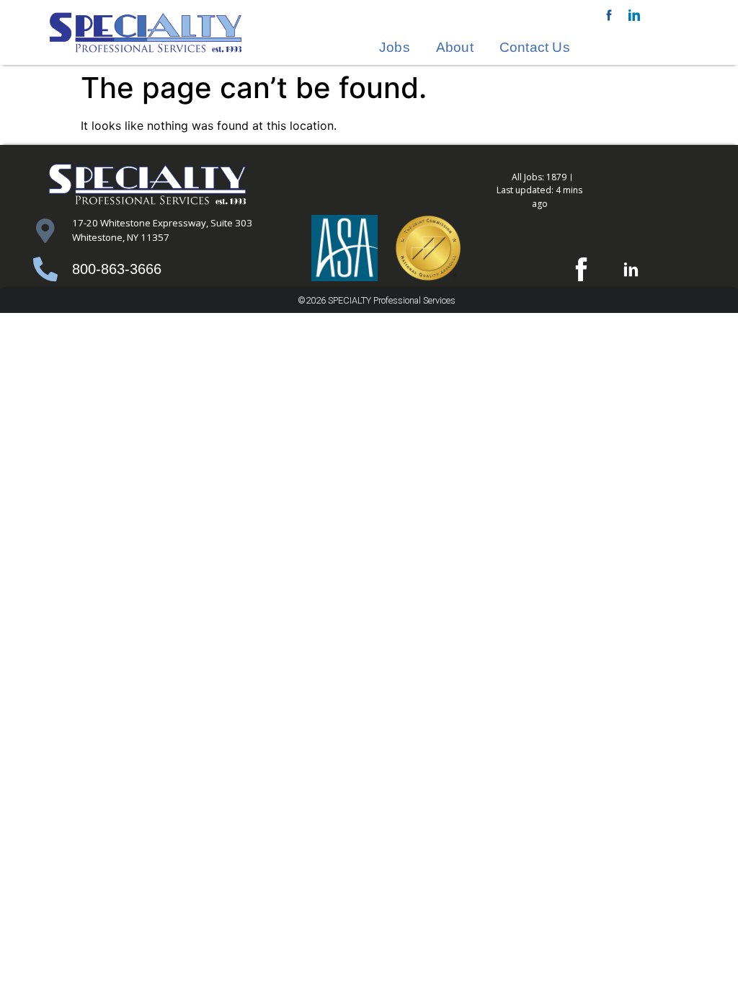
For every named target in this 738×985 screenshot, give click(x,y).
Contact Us (534, 47)
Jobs (394, 47)
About (455, 47)
